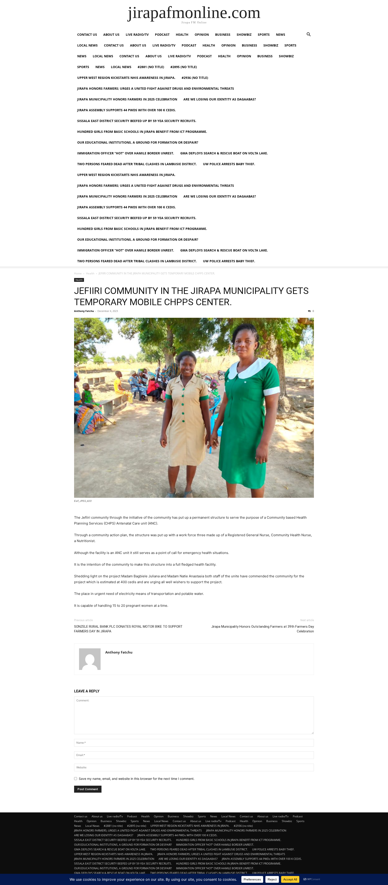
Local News (87, 45)
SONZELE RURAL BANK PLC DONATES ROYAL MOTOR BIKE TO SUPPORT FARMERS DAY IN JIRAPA (128, 629)
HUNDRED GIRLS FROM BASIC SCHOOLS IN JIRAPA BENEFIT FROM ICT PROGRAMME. (142, 131)
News (280, 34)
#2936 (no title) (195, 78)
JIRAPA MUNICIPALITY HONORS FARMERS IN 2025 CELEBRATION (127, 99)
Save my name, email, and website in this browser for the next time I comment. (136, 778)
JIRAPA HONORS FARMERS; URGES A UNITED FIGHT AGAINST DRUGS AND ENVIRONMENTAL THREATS (155, 88)
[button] (308, 35)
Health (182, 34)
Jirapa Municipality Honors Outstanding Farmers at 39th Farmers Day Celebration (262, 629)
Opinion (202, 34)
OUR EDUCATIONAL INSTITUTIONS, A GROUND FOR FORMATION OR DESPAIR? (137, 142)
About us (111, 34)
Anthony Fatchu (84, 311)
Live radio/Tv (137, 34)
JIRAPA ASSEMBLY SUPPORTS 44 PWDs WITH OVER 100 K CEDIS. (126, 110)
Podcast (162, 34)
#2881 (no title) (151, 67)
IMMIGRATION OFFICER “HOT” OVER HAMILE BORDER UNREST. (125, 153)
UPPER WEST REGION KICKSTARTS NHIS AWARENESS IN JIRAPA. (126, 78)
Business (222, 34)
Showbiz (244, 34)
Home (78, 273)
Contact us (87, 34)
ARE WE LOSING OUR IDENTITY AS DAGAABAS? (219, 99)
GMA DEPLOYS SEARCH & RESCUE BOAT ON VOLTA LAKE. (224, 153)
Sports (264, 34)
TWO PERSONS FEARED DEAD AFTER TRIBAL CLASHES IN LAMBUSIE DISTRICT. (137, 164)
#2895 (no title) (183, 67)
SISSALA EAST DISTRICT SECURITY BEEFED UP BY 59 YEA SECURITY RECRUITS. (136, 121)
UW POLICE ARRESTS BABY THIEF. (229, 164)
